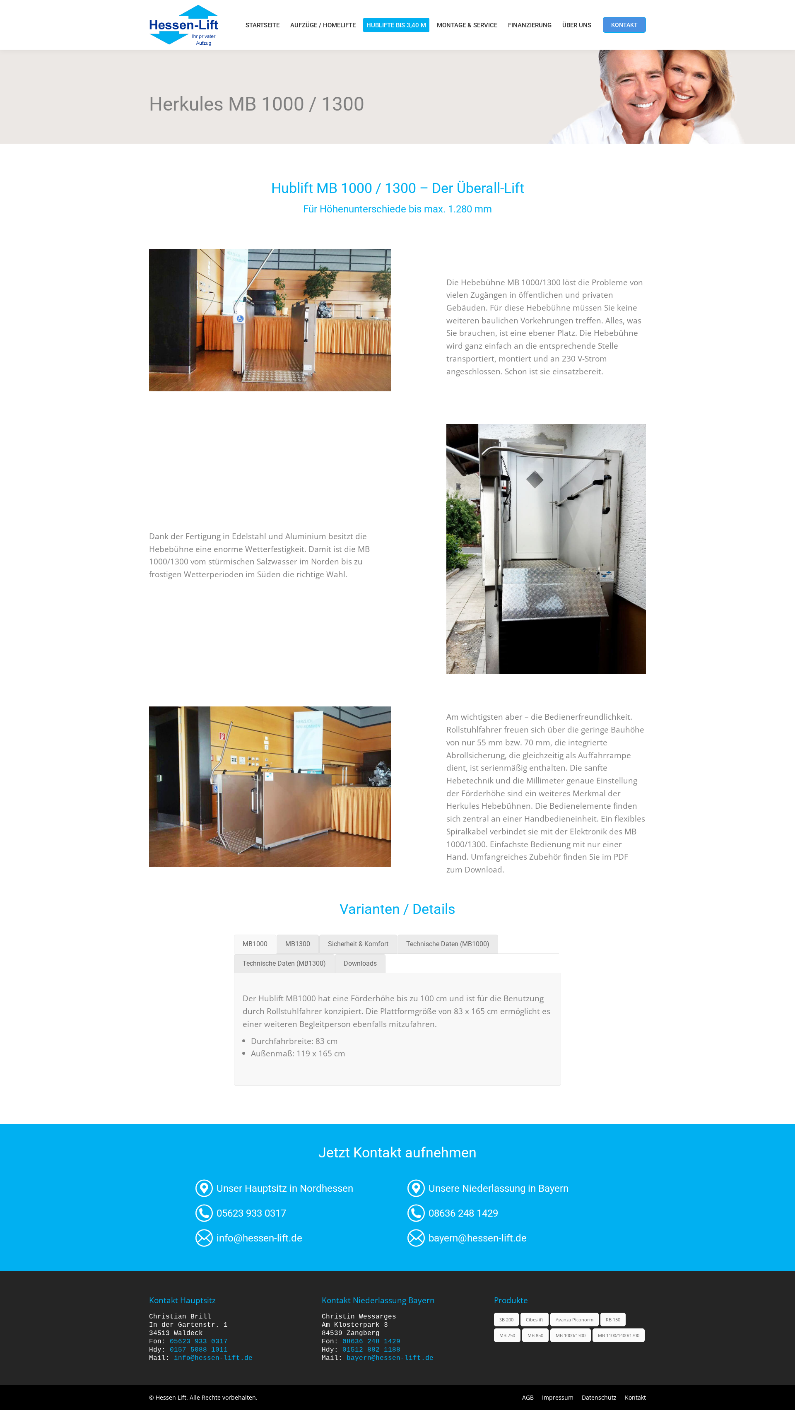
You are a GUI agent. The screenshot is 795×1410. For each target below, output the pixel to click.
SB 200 (506, 1319)
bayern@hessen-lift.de (390, 1358)
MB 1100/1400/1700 (618, 1335)
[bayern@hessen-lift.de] (504, 1238)
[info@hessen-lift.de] (292, 1238)
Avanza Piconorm (574, 1319)
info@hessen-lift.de (213, 1358)
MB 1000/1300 (570, 1335)
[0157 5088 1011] (292, 1213)
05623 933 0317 (199, 1341)
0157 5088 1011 (199, 1350)
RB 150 (613, 1319)
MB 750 (507, 1335)
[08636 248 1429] (504, 1213)
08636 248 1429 (371, 1341)
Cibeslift (534, 1319)
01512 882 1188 (371, 1350)
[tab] (255, 944)
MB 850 (535, 1335)
